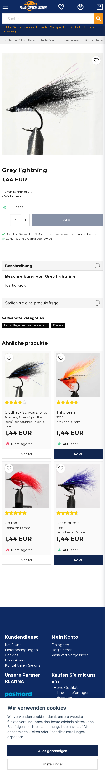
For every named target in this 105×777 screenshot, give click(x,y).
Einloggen (60, 645)
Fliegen (12, 40)
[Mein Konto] (80, 7)
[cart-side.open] (99, 7)
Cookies (11, 655)
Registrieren (62, 650)
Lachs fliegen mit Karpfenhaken (61, 40)
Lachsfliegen (29, 40)
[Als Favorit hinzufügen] (61, 7)
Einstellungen (52, 764)
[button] (96, 60)
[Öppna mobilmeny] (5, 7)
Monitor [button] (26, 454)
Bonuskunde (16, 660)
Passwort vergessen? (70, 655)
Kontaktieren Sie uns (22, 665)
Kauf (78, 454)
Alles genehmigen (52, 751)
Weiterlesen (13, 196)
